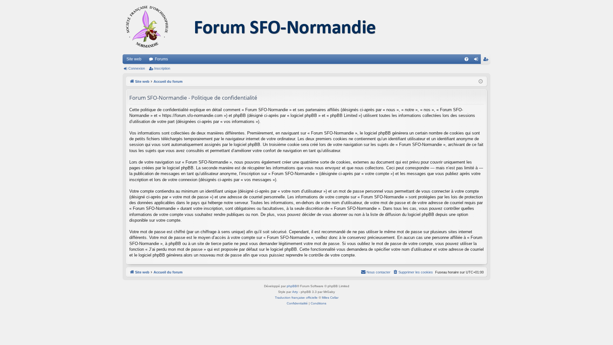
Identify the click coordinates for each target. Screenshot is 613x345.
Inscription (162, 68)
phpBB (292, 286)
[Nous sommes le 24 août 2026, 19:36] (481, 81)
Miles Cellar (330, 297)
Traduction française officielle (296, 297)
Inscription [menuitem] (486, 60)
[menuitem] (466, 59)
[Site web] (258, 27)
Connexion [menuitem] (477, 60)
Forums (161, 59)
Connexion (136, 68)
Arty (295, 292)
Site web (133, 59)
